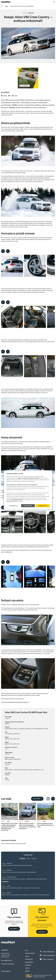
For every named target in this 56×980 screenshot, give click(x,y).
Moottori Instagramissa (49, 955)
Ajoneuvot (31, 13)
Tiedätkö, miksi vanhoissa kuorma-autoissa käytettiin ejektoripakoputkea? (19, 872)
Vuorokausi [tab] (22, 858)
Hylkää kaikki (28, 505)
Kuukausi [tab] (34, 858)
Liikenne (27, 968)
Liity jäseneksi (41, 932)
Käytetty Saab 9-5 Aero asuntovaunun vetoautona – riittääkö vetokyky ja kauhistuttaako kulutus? (24, 879)
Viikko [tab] (28, 858)
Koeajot (27, 956)
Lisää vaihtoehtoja (13, 505)
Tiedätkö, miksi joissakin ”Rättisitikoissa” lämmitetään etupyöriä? (17, 865)
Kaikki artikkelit (36, 798)
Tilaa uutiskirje (13, 929)
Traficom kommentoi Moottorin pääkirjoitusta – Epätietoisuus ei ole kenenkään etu (21, 888)
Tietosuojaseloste (5, 971)
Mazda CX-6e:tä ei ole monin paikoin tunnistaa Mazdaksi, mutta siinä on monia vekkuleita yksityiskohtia (26, 895)
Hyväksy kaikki (43, 505)
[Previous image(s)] (3, 251)
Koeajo (6, 6)
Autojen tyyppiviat (29, 953)
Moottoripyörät (29, 962)
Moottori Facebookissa (49, 951)
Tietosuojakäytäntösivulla (16, 499)
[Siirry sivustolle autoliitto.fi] (29, 976)
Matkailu (27, 971)
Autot (26, 950)
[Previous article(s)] (48, 799)
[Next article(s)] (53, 799)
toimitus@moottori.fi (6, 960)
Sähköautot (28, 965)
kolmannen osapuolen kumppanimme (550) (28, 478)
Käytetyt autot (29, 959)
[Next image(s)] (8, 251)
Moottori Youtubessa (48, 959)
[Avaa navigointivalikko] (54, 2)
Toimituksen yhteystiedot (7, 964)
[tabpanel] (28, 879)
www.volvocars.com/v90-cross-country (17, 702)
